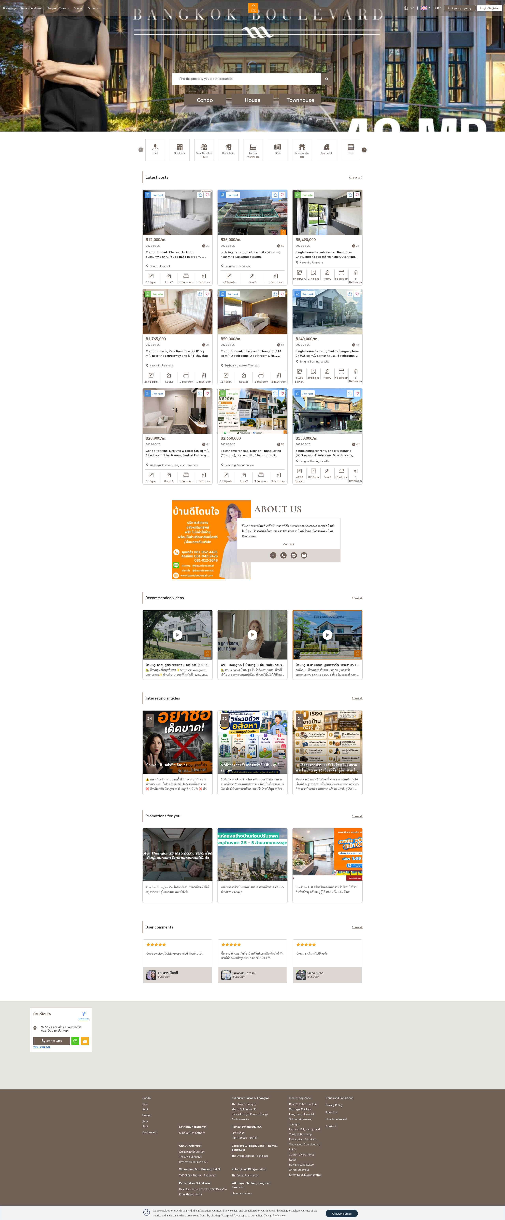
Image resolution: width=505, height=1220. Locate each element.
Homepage (10, 8)
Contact (79, 8)
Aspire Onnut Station (192, 1151)
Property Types (57, 8)
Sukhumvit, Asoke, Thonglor (250, 1097)
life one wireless (242, 1193)
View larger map (41, 1046)
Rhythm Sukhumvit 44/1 (193, 1161)
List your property (459, 8)
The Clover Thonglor (244, 1104)
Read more (249, 536)
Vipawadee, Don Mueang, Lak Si (200, 1169)
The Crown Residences (245, 1175)
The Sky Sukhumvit (190, 1156)
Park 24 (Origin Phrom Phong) (250, 1114)
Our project (149, 1132)
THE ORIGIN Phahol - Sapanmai (197, 1175)
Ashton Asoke (240, 1119)
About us (332, 1112)
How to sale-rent (336, 1119)
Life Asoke (238, 1132)
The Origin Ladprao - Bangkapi (250, 1155)
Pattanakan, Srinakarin (194, 1183)
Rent (145, 1109)
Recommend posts (32, 8)
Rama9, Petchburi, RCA (247, 1126)
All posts (354, 177)
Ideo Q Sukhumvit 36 (244, 1109)
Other (91, 8)
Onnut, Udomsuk (190, 1145)
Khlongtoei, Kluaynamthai (249, 1169)
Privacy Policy (334, 1105)
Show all (357, 598)
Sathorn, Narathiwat (193, 1126)
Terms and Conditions (339, 1097)
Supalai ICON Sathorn (192, 1132)
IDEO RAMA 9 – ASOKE (244, 1138)
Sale (145, 1104)
